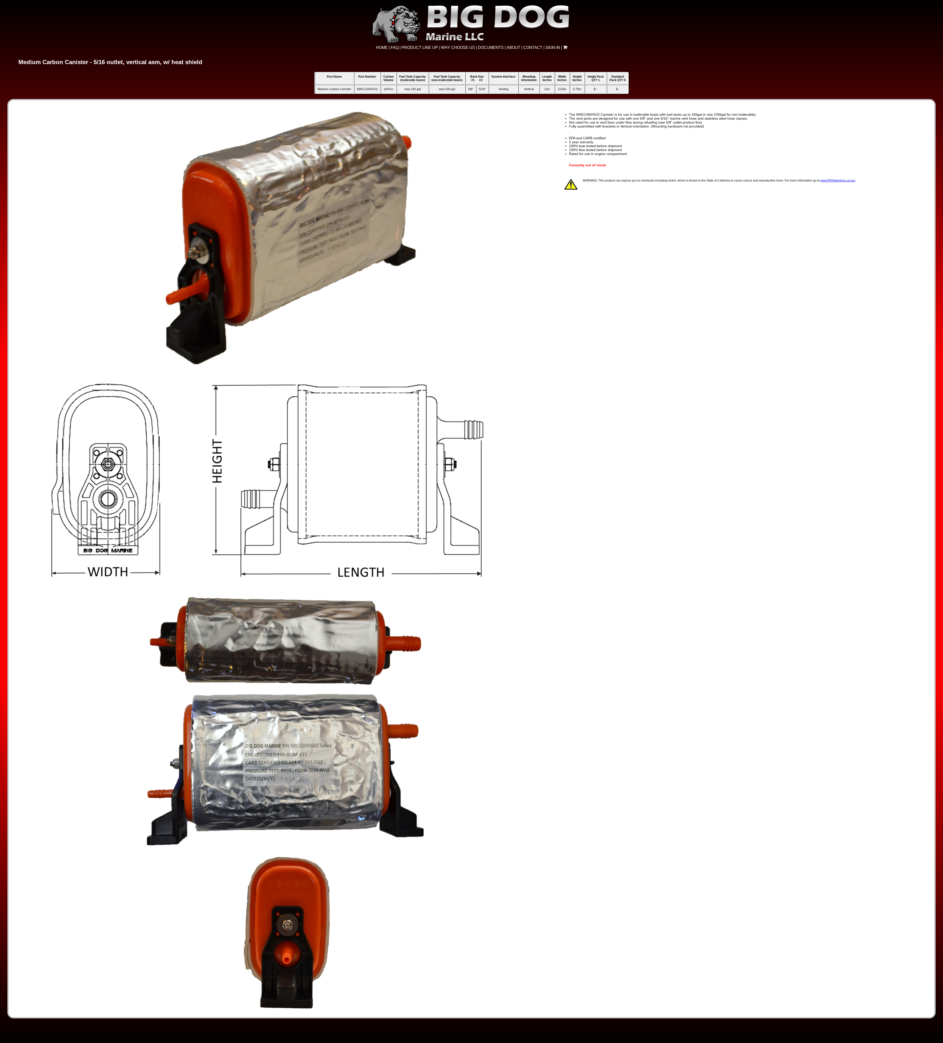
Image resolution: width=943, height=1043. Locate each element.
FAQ (395, 47)
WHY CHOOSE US (458, 47)
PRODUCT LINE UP (420, 47)
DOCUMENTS (491, 47)
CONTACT (532, 47)
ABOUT (513, 47)
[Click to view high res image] (286, 113)
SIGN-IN (552, 47)
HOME (382, 47)
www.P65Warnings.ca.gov (837, 180)
